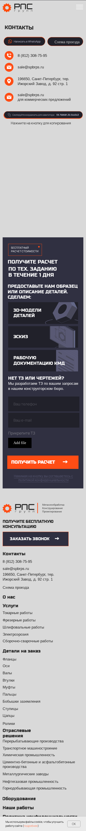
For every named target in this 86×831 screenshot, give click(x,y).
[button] (65, 41)
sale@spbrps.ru (31, 67)
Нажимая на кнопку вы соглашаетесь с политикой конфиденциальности (43, 478)
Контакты (14, 554)
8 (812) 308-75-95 (32, 56)
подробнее (31, 826)
